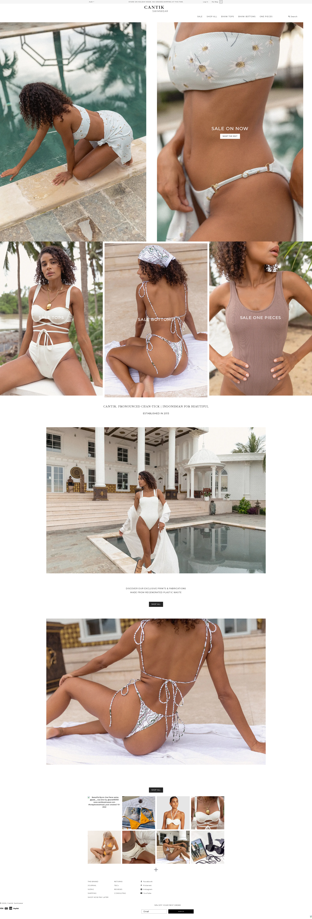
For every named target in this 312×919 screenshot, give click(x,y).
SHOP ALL (212, 16)
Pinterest (147, 885)
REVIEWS (118, 889)
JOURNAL (92, 885)
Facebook (148, 881)
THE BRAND (93, 881)
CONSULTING (120, 893)
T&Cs (116, 885)
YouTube (147, 893)
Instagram (147, 889)
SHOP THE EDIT (230, 136)
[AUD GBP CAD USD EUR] (91, 2)
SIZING (91, 889)
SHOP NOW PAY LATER (98, 897)
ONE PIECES (266, 16)
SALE (200, 16)
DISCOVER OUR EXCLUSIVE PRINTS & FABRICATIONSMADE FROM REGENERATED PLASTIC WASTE (156, 590)
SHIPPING (92, 893)
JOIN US (181, 911)
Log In (205, 2)
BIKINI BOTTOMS (247, 16)
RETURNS (118, 881)
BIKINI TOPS (227, 16)
